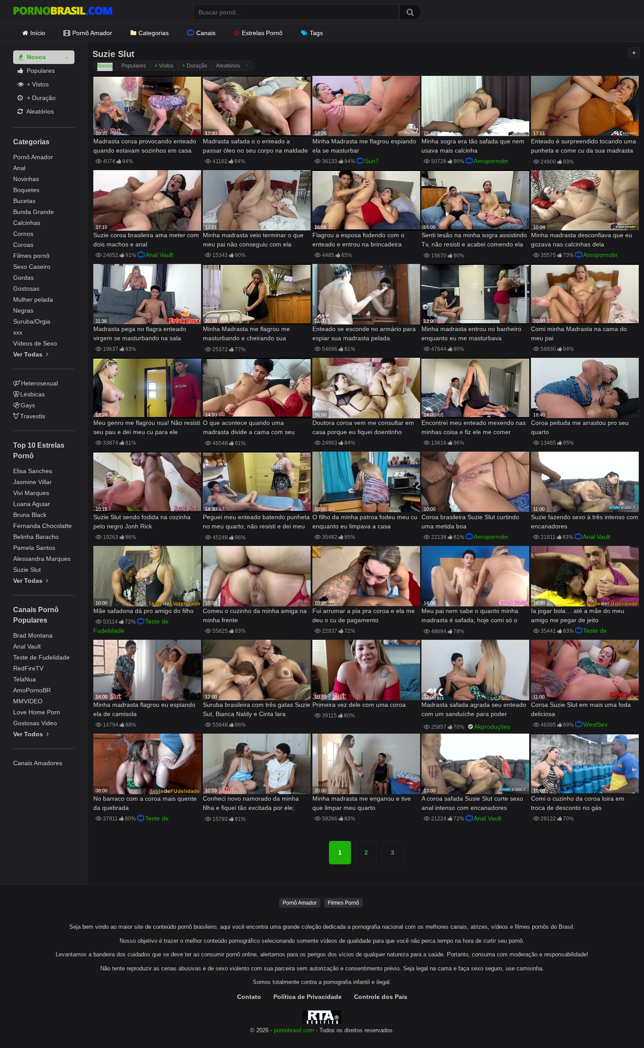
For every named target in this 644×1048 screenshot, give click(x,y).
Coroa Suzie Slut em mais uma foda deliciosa (581, 709)
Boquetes (26, 189)
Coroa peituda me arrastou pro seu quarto (580, 427)
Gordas (23, 277)
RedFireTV (28, 668)
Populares (40, 70)
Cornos (23, 233)
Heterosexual (39, 383)
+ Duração (40, 97)
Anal (19, 167)
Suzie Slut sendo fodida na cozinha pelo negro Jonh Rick (142, 521)
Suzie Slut (27, 569)
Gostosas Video (35, 723)
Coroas (23, 244)
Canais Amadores (37, 762)
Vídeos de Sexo (35, 343)
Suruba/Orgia (31, 321)
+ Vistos (37, 84)
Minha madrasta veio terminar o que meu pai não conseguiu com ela (253, 240)
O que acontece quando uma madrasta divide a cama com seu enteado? (249, 428)
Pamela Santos (34, 547)
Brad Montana (33, 635)
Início (37, 32)
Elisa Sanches (32, 470)
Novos (35, 57)
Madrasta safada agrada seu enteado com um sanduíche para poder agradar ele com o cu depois (473, 710)
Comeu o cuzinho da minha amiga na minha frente (255, 615)
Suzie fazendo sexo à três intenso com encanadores (584, 521)
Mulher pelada (33, 299)
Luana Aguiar (31, 503)
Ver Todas (28, 354)
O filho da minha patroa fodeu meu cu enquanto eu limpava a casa (365, 521)
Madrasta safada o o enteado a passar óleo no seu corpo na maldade (255, 146)
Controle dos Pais (380, 996)
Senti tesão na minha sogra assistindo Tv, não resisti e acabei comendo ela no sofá (474, 241)
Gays (28, 405)
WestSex (595, 724)
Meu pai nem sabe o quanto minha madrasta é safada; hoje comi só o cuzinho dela (469, 616)
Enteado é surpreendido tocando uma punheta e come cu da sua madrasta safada (583, 147)
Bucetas (24, 200)
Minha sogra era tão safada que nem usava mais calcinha (472, 146)
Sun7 (371, 160)
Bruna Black (29, 514)
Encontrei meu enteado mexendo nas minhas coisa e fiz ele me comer (473, 427)
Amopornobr (491, 160)
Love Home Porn (36, 712)
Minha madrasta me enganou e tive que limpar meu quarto (361, 803)
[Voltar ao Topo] (614, 1021)
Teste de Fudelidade (41, 657)
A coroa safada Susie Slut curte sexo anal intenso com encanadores (472, 803)
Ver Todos (29, 734)
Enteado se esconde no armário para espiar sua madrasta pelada (364, 333)
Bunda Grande (33, 211)
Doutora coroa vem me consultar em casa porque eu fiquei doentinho (363, 427)
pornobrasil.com (294, 1030)
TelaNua (24, 679)
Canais (206, 32)
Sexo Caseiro (31, 266)
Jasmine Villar (32, 481)
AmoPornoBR (32, 690)
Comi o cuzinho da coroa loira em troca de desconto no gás (577, 803)
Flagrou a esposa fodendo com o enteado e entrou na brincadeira (358, 240)
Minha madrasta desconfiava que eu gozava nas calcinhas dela (581, 240)
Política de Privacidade (307, 996)
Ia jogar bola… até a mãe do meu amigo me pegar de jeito (577, 615)
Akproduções (492, 726)
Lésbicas (32, 394)
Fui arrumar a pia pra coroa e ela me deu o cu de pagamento (363, 615)
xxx (17, 332)
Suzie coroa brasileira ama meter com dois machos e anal (146, 240)
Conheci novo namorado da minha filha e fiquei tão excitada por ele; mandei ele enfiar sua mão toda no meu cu (251, 804)
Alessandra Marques (42, 558)
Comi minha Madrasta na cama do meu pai (579, 333)
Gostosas (26, 288)
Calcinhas (26, 222)
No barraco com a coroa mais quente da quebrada (145, 803)
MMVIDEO (27, 701)
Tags (316, 32)
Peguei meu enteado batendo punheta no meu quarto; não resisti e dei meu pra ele (256, 522)
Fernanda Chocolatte (42, 525)
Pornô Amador (92, 32)
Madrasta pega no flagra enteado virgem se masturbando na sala (139, 333)
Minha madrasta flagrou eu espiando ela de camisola (144, 709)
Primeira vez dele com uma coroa (359, 704)
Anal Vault (27, 646)
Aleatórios (39, 111)
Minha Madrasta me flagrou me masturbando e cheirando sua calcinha (246, 334)
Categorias (153, 32)
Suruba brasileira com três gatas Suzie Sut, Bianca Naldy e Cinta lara (256, 709)
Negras (23, 310)
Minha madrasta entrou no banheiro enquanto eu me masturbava (471, 333)
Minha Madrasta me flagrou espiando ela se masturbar (364, 146)
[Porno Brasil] (62, 12)
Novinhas (26, 178)
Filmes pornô (31, 255)
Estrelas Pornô (262, 32)
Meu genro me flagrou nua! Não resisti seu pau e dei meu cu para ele (146, 427)
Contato (249, 996)
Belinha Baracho (36, 536)
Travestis (32, 416)
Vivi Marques (31, 492)
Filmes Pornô (343, 903)
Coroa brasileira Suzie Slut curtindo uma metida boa (470, 521)
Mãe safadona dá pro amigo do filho (143, 610)
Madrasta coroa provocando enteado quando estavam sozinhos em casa (144, 146)
